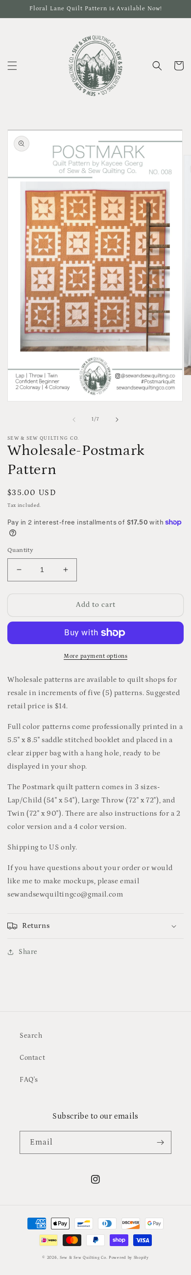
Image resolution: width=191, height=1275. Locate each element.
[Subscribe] (160, 1142)
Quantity (20, 550)
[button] (12, 65)
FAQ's (29, 1080)
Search (31, 1036)
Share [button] (28, 952)
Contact (32, 1058)
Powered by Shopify (129, 1257)
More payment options (95, 656)
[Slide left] (74, 419)
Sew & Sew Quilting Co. (83, 1257)
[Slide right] (117, 419)
